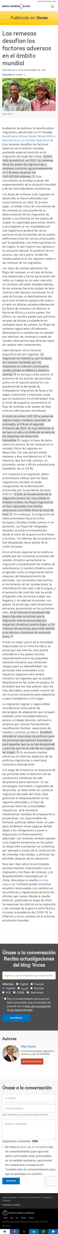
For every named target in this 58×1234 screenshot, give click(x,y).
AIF (11, 1218)
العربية (24, 988)
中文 (8, 992)
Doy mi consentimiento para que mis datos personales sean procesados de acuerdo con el (29, 1004)
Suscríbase (16, 1018)
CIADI (31, 1218)
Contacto (6, 1200)
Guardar (11, 1181)
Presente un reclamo (11, 1205)
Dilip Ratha (8, 70)
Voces (41, 18)
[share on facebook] (14, 1231)
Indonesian (36, 992)
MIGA (23, 1218)
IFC (17, 1218)
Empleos (47, 1197)
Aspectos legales (9, 1197)
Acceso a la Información (30, 1197)
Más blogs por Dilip (32, 1061)
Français (39, 984)
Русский (38, 988)
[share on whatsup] (43, 1231)
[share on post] (24, 1231)
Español (19, 75)
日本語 (20, 992)
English (24, 984)
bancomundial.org (47, 1)
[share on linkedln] (34, 1231)
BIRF (6, 1218)
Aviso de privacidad (32, 1147)
